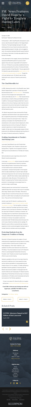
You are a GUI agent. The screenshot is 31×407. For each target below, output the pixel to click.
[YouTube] (17, 383)
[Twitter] (20, 383)
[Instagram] (14, 383)
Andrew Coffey (11, 161)
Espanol (15, 376)
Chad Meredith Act (17, 92)
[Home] (15, 3)
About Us (15, 368)
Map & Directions (15, 358)
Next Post (23, 299)
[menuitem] (8, 399)
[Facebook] (11, 383)
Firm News (11, 294)
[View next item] (10, 328)
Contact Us (15, 375)
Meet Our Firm (15, 370)
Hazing (16, 294)
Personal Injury (15, 371)
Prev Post (7, 299)
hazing (17, 96)
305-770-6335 (15, 346)
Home (15, 366)
